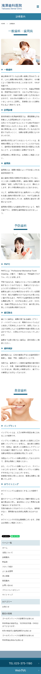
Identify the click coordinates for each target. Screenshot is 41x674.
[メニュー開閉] (38, 6)
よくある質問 (7, 571)
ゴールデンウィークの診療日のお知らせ (18, 618)
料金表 (5, 562)
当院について (7, 552)
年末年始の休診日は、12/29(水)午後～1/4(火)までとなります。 (20, 624)
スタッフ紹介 (7, 566)
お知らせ (5, 607)
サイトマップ (7, 595)
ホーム (5, 548)
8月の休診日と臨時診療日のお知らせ (16, 631)
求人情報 (5, 576)
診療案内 (5, 557)
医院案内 (5, 581)
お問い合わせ (7, 585)
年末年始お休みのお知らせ (12, 640)
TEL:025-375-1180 (20, 663)
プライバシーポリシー (11, 590)
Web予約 (20, 670)
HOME (3, 23)
